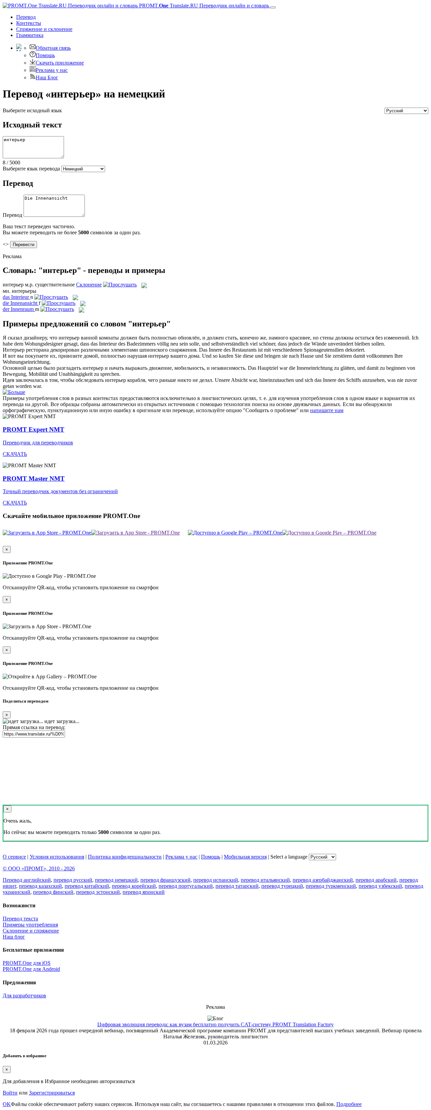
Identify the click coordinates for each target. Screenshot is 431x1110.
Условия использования (57, 857)
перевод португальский (186, 886)
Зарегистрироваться (52, 1093)
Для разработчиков (24, 995)
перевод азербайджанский (323, 880)
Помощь (45, 55)
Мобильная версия (245, 857)
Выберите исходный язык (32, 110)
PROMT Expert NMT (33, 429)
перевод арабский (376, 880)
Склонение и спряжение (31, 931)
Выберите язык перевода (31, 168)
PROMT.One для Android (31, 969)
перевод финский (53, 892)
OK (7, 1104)
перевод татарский (237, 886)
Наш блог (14, 937)
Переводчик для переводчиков (38, 442)
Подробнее (349, 1104)
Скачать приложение (60, 63)
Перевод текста (20, 918)
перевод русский (73, 880)
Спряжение (44, 29)
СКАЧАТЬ (15, 454)
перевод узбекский (380, 886)
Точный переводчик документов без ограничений (60, 491)
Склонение (89, 284)
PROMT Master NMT (34, 478)
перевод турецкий (282, 886)
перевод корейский (134, 886)
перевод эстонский (98, 892)
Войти (10, 1093)
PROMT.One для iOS (27, 963)
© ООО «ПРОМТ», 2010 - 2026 (39, 868)
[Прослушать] (120, 284)
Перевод (26, 17)
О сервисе (14, 857)
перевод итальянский (265, 880)
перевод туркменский (331, 886)
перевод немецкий (116, 880)
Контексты (28, 23)
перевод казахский (40, 886)
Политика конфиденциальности (125, 857)
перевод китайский (87, 886)
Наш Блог (47, 77)
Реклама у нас (52, 70)
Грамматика (29, 35)
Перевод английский (27, 880)
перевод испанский (215, 880)
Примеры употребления (30, 924)
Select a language (288, 857)
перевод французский (165, 880)
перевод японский (144, 892)
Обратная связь (53, 48)
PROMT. (203, 5)
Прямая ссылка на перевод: (34, 727)
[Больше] (14, 392)
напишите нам (326, 410)
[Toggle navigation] (273, 7)
